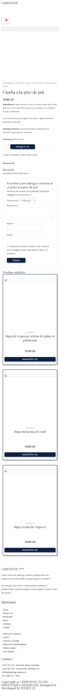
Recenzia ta (13, 205)
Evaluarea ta (13, 200)
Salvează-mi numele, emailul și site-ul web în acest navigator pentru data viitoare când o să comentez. (28, 250)
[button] (30, 29)
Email (10, 234)
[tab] (30, 163)
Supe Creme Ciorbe (34, 83)
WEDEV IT (28, 688)
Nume (10, 223)
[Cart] (5, 21)
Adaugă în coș (22, 146)
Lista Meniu (20, 83)
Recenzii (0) (8, 163)
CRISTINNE (9, 3)
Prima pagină (8, 83)
